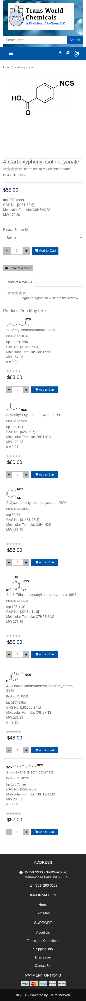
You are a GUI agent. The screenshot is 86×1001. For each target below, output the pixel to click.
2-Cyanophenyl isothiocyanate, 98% (36, 503)
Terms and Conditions (43, 941)
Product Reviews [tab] (19, 282)
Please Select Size (17, 229)
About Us (43, 932)
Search (75, 40)
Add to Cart (47, 250)
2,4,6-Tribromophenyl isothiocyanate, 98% (41, 595)
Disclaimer (43, 957)
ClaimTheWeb (59, 995)
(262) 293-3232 (46, 885)
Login (24, 298)
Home (6, 67)
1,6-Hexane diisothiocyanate (30, 772)
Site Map (43, 913)
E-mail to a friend (19, 268)
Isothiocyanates (24, 67)
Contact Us (43, 965)
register (38, 298)
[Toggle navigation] (11, 53)
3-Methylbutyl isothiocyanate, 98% (34, 415)
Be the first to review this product (47, 169)
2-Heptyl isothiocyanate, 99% (30, 330)
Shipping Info (43, 949)
